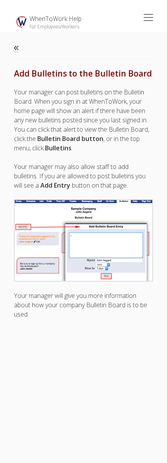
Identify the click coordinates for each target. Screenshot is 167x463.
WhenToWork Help (56, 18)
